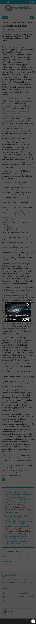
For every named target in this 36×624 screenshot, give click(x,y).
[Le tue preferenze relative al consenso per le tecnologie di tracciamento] (33, 621)
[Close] (30, 302)
